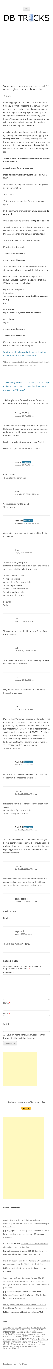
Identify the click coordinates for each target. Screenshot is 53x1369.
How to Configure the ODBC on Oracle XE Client (25, 1264)
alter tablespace (8, 1328)
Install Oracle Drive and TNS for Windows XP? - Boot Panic (26, 1261)
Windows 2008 (9, 1348)
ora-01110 (25, 1334)
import (39, 1329)
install (18, 1332)
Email (6, 1013)
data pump (36, 1327)
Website (7, 1024)
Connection (26, 1328)
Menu (26, 9)
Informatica (9, 1331)
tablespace (23, 1346)
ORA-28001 (7, 1340)
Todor (17, 550)
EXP (9, 1330)
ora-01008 (17, 1334)
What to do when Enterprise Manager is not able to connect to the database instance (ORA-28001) (26, 1284)
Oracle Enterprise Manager (17, 1341)
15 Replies (7, 96)
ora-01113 (32, 1334)
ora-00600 (8, 1333)
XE (18, 1348)
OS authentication (31, 1344)
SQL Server (14, 1346)
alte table (18, 1328)
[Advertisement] (26, 53)
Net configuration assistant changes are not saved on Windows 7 (14, 386)
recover (6, 1346)
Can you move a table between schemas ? (32, 1308)
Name (6, 1003)
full (26, 1330)
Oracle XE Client (19, 1344)
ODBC (34, 1332)
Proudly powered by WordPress (15, 1364)
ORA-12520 (33, 1336)
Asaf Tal (19, 520)
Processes (41, 1344)
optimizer (39, 1332)
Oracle (25, 362)
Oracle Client (40, 1339)
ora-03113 (23, 1336)
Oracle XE (8, 1344)
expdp (14, 1329)
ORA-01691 (7, 1336)
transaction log (33, 1346)
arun (17, 677)
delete (43, 1328)
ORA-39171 (15, 1340)
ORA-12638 (41, 1336)
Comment (8, 972)
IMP (28, 1330)
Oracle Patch (37, 1342)
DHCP (5, 1330)
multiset (27, 1332)
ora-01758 (15, 1336)
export (20, 1329)
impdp (33, 1330)
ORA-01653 (41, 1334)
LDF (21, 1332)
